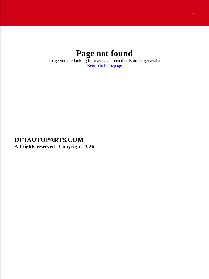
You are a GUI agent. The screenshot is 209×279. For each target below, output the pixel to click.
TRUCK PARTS (29, 126)
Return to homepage (104, 65)
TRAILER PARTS (31, 134)
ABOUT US (25, 151)
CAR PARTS (26, 143)
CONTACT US (28, 159)
